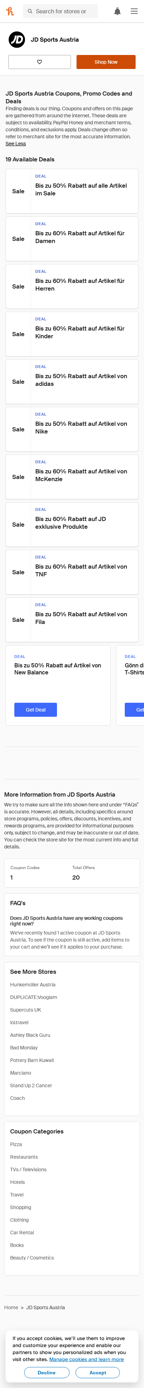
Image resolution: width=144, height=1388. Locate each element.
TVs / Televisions (28, 1169)
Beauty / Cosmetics (32, 1258)
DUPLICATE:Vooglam (33, 997)
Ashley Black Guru (30, 1035)
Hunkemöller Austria (33, 984)
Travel (16, 1195)
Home (11, 1307)
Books (17, 1245)
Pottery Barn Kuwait (32, 1060)
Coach (17, 1098)
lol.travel (19, 1022)
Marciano (20, 1073)
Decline (47, 1372)
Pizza (16, 1144)
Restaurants (24, 1157)
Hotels (17, 1182)
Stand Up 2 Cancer (31, 1085)
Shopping (20, 1207)
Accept (97, 1372)
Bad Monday (24, 1048)
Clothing (19, 1220)
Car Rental (22, 1232)
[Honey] (10, 11)
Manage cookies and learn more (86, 1359)
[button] (134, 11)
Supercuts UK (25, 1010)
